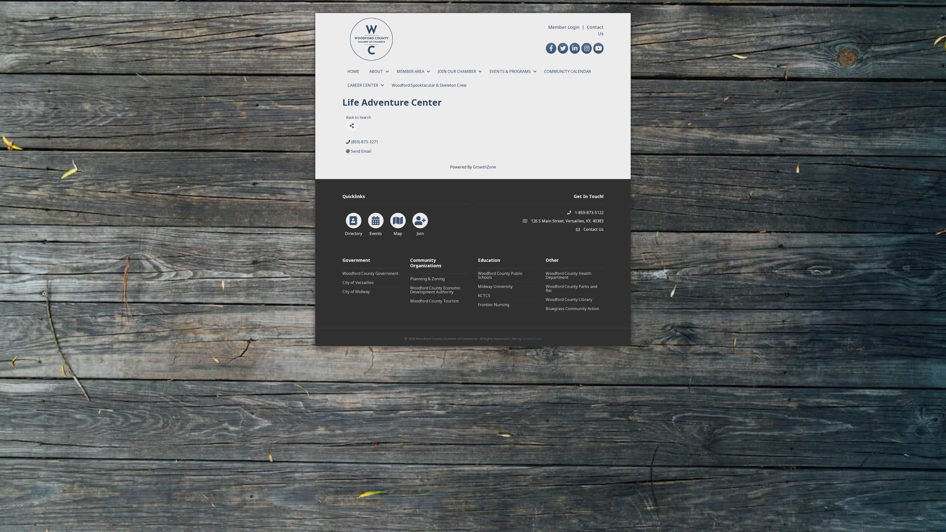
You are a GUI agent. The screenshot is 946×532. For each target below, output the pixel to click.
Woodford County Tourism (434, 301)
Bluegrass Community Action (572, 308)
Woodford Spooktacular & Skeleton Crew (429, 85)
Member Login (563, 27)
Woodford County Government (370, 273)
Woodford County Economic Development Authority (435, 290)
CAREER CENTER (363, 85)
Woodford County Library (569, 299)
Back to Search (358, 117)
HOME (353, 71)
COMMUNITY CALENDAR (567, 71)
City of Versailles (358, 282)
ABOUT (376, 71)
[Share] (351, 125)
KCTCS (484, 295)
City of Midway (356, 291)
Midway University (495, 286)
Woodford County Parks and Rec (571, 288)
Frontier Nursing (493, 304)
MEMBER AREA (410, 71)
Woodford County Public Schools (500, 275)
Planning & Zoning (427, 279)
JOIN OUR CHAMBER (457, 71)
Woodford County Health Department (568, 275)
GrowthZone (484, 167)
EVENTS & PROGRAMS (510, 71)
